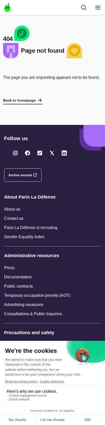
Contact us (13, 218)
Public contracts (18, 286)
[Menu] (98, 7)
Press (9, 268)
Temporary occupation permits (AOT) (37, 295)
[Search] (84, 7)
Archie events (20, 175)
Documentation (18, 277)
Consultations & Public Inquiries (33, 314)
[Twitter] (15, 153)
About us (12, 209)
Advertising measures (23, 304)
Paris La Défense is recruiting (30, 227)
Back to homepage (19, 100)
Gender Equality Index (24, 237)
